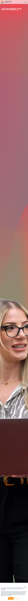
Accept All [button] (11, 598)
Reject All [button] (17, 598)
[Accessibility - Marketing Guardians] (26, 2)
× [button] (25, 585)
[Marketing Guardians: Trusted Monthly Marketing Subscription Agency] (7, 2)
